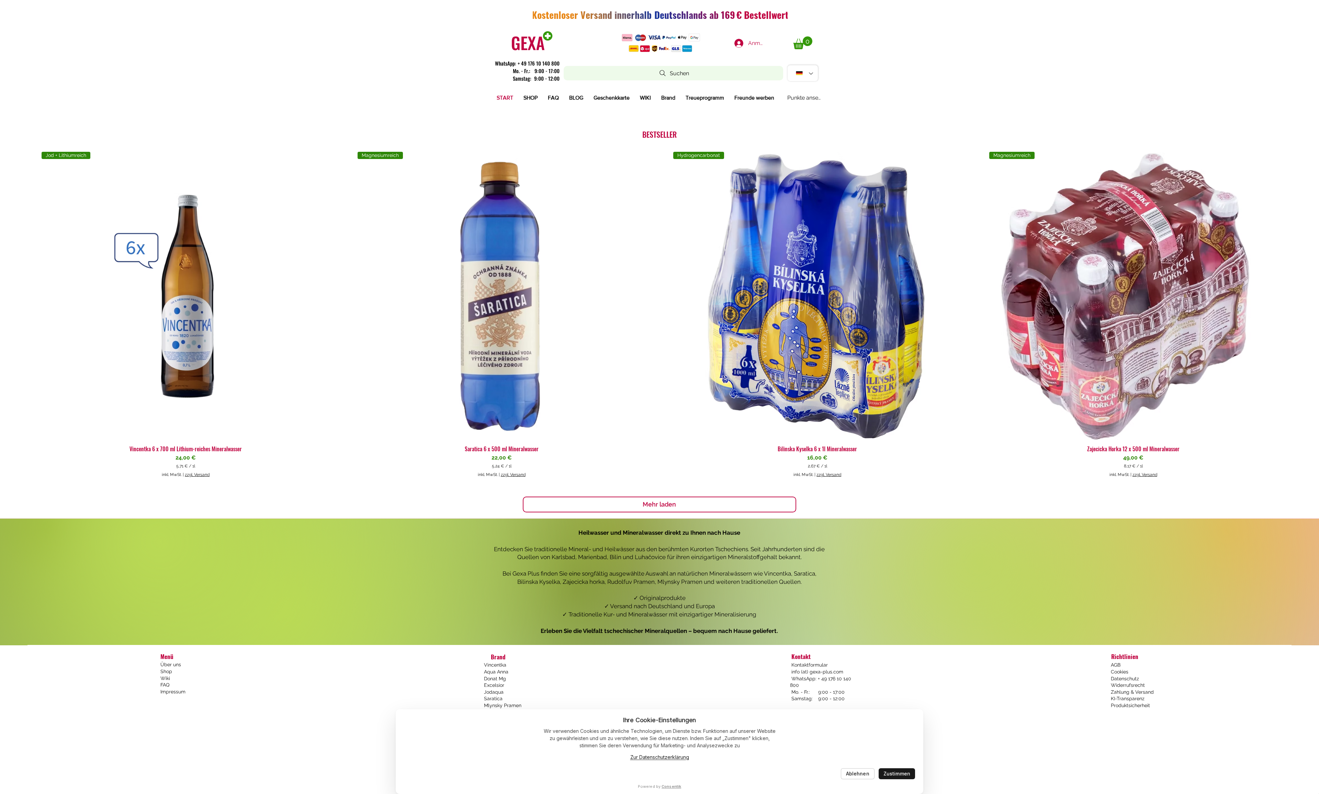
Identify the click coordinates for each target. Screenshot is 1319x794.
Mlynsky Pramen (502, 705)
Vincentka (495, 665)
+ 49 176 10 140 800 (539, 63)
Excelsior (494, 685)
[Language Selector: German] (803, 73)
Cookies (1119, 671)
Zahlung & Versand (1132, 692)
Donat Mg (495, 678)
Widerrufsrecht (1128, 685)
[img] (532, 50)
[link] (802, 42)
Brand (498, 657)
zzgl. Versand (197, 474)
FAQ (164, 685)
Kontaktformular (809, 665)
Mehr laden (659, 504)
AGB (1115, 665)
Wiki (165, 678)
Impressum (172, 691)
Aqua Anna (496, 671)
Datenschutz (1125, 678)
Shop (166, 671)
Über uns (170, 664)
